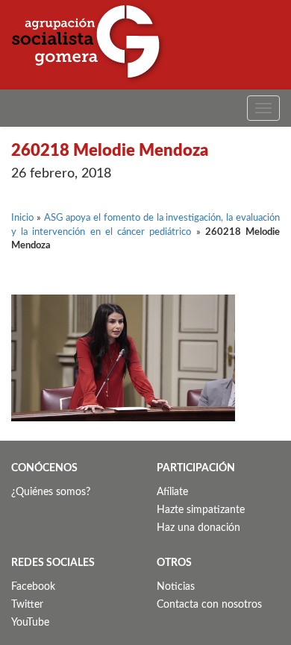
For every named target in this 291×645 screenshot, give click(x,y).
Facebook (33, 587)
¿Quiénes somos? (50, 492)
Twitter (27, 605)
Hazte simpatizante (201, 510)
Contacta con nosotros (209, 605)
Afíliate (172, 492)
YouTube (30, 622)
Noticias (176, 587)
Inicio (22, 218)
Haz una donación (198, 528)
